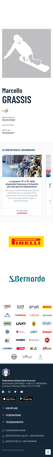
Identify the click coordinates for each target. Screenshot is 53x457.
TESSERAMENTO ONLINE (16, 430)
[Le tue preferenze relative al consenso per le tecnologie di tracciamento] (48, 452)
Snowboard (22, 213)
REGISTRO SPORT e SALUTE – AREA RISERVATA (25, 436)
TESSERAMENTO (14, 422)
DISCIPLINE (12, 408)
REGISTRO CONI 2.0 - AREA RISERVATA (21, 441)
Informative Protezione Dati (13, 450)
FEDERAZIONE (13, 415)
